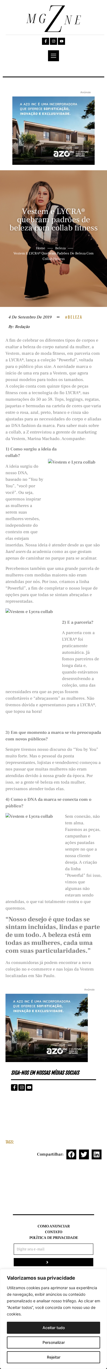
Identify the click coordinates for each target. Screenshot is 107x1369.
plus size (43, 366)
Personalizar (54, 1342)
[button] (71, 1154)
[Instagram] (53, 41)
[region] (53, 1319)
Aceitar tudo (54, 1327)
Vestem (12, 353)
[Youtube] (61, 41)
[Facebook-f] (45, 41)
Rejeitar (53, 1357)
